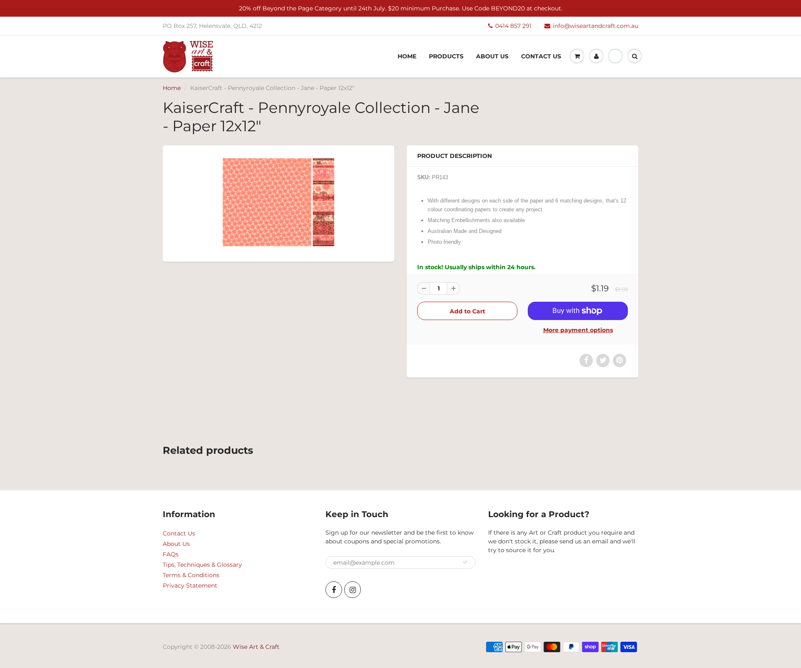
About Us (492, 56)
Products (446, 56)
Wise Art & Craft (256, 646)
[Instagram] (352, 589)
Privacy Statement (190, 585)
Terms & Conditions (191, 575)
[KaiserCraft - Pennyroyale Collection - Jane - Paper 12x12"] (278, 202)
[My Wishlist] (615, 56)
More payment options (578, 330)
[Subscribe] (465, 562)
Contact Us (541, 56)
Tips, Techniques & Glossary (202, 564)
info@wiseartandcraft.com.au (595, 26)
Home (407, 56)
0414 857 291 (513, 26)
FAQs (171, 554)
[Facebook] (333, 589)
